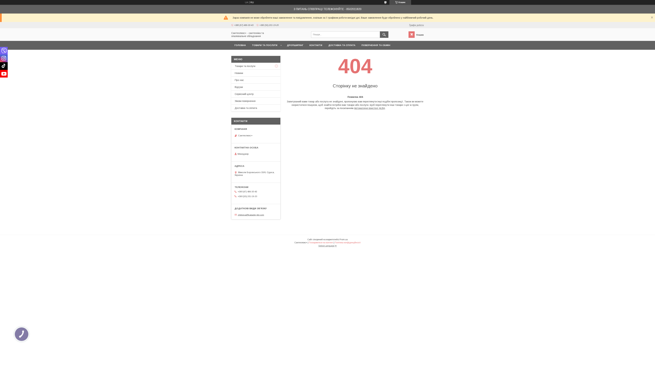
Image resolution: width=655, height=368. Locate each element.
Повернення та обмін (375, 45)
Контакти (315, 45)
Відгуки (239, 87)
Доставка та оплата (246, 108)
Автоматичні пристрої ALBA (369, 108)
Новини (239, 73)
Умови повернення (245, 101)
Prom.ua (344, 239)
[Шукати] (384, 34)
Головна (240, 45)
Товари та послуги (264, 45)
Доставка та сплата (341, 45)
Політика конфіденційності (348, 242)
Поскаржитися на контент (321, 242)
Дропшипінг (295, 45)
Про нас (239, 80)
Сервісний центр (244, 94)
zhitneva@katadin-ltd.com (251, 214)
